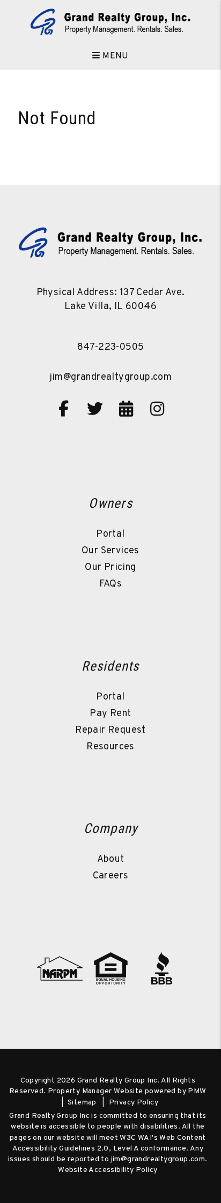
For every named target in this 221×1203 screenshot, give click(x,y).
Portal (110, 534)
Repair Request (110, 730)
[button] (64, 409)
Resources (110, 747)
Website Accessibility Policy (107, 1170)
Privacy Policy (134, 1102)
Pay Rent (110, 714)
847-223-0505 (110, 347)
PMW (197, 1091)
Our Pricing (110, 567)
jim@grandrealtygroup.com (110, 377)
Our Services (110, 551)
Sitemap (82, 1102)
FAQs (110, 584)
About (110, 859)
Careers (111, 876)
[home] (110, 21)
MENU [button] (114, 56)
